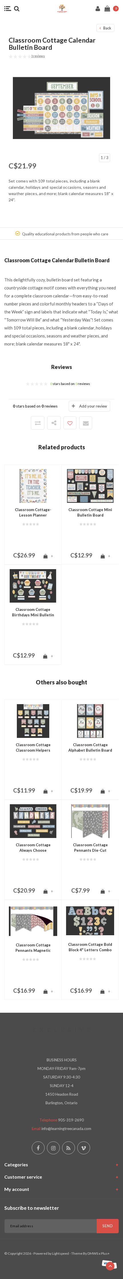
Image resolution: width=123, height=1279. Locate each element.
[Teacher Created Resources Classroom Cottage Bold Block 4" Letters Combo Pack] (90, 920)
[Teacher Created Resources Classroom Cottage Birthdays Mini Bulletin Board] (33, 585)
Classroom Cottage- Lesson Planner (33, 512)
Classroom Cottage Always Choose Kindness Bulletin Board (33, 848)
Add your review (93, 406)
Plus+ (105, 1253)
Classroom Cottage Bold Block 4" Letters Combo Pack (90, 947)
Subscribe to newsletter (31, 1208)
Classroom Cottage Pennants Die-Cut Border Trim (90, 848)
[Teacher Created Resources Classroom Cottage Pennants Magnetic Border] (33, 920)
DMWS (93, 1253)
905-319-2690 (71, 1120)
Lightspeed (60, 1253)
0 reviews (38, 56)
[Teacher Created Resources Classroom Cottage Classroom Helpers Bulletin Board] (33, 720)
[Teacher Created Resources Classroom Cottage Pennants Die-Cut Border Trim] (90, 820)
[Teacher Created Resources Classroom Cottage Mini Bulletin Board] (90, 485)
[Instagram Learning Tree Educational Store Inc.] (53, 1147)
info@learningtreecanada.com (66, 1128)
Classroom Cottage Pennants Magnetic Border (33, 948)
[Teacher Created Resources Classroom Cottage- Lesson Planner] (33, 485)
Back (106, 28)
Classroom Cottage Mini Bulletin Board (90, 512)
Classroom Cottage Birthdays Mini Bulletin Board (33, 612)
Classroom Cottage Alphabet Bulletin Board (90, 747)
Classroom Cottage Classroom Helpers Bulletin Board (33, 747)
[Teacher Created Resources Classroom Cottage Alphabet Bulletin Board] (90, 720)
